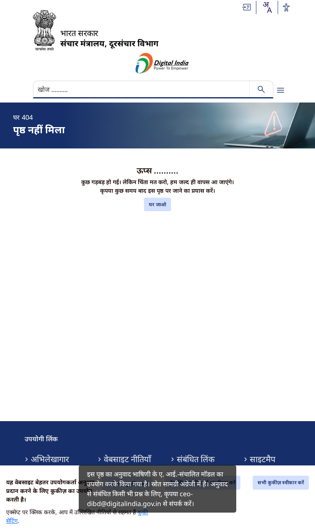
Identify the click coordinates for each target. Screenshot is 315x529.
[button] (247, 7)
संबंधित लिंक (196, 459)
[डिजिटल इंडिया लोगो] (162, 63)
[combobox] (267, 7)
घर (16, 117)
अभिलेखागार (50, 459)
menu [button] (280, 90)
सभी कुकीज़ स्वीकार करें (281, 482)
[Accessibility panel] (286, 7)
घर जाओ (157, 204)
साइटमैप (262, 459)
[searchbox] (142, 89)
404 (27, 117)
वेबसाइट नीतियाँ (127, 459)
